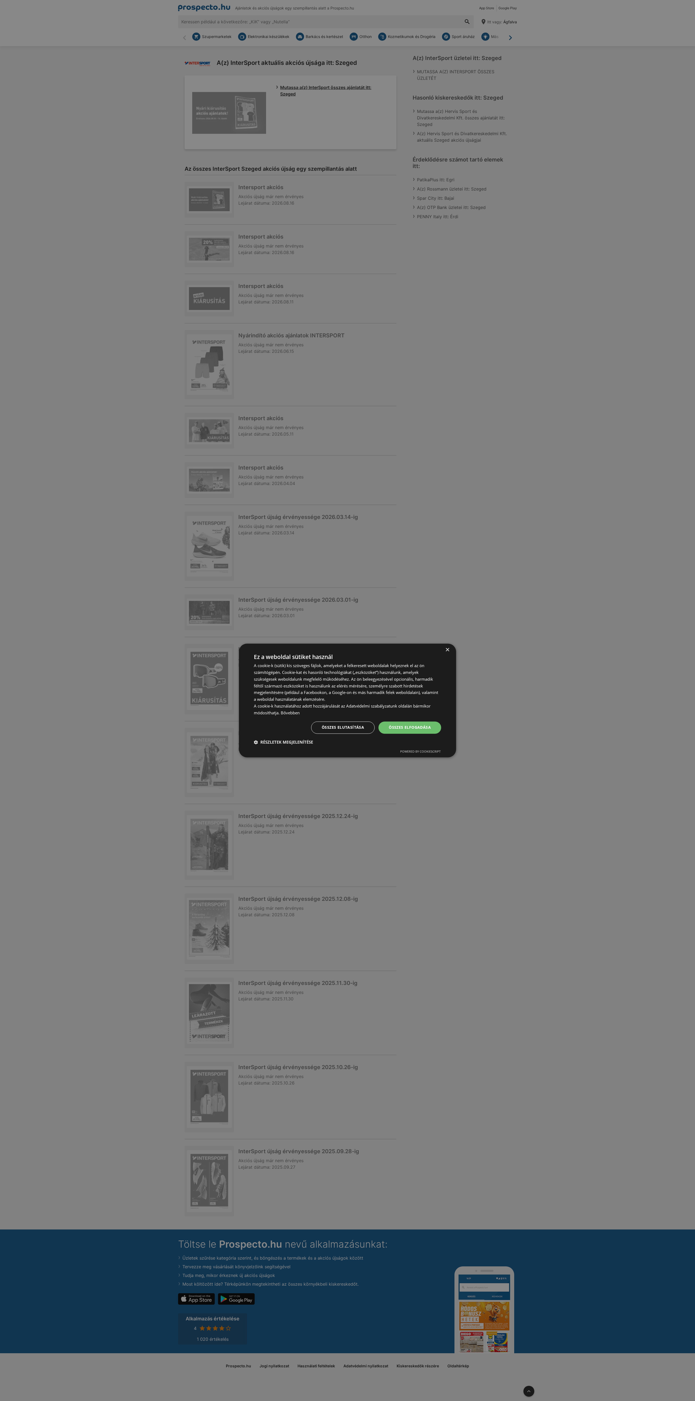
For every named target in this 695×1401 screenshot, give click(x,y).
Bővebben (290, 712)
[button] (283, 742)
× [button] (447, 650)
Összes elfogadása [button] (410, 727)
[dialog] (347, 700)
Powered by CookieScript (420, 752)
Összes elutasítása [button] (343, 727)
